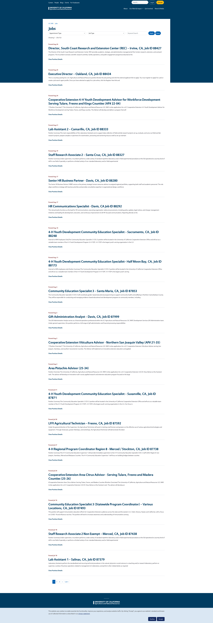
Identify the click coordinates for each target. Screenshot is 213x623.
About (125, 9)
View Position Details (55, 59)
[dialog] (106, 615)
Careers (50, 3)
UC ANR (50, 23)
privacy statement (84, 614)
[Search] (147, 2)
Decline (152, 619)
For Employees (75, 3)
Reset (158, 33)
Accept (161, 619)
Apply (151, 33)
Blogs (61, 3)
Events (67, 3)
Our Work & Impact (135, 9)
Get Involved (149, 9)
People (56, 3)
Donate (160, 2)
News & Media (159, 9)
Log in (152, 2)
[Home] (60, 8)
